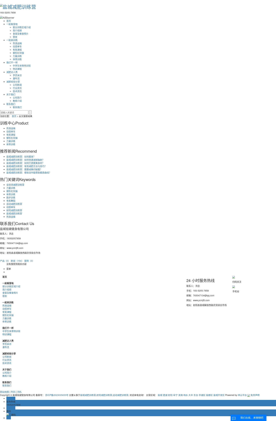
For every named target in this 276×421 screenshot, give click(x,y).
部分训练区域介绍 (22, 27)
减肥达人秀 (12, 72)
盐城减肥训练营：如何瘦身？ (20, 156)
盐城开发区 (219, 395)
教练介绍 (17, 100)
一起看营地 (12, 24)
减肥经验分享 (13, 81)
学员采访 (17, 75)
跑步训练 (10, 197)
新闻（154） (17, 260)
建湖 (165, 395)
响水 (185, 395)
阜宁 (175, 395)
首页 (8, 20)
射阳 (170, 395)
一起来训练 (12, 40)
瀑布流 (16, 78)
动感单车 (17, 46)
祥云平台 (242, 395)
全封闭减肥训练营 (15, 184)
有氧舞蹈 (10, 200)
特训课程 (17, 68)
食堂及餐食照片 (20, 33)
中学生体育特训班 (22, 65)
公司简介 (17, 97)
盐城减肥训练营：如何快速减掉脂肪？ (25, 159)
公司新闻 (17, 84)
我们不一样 (12, 62)
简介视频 (17, 30)
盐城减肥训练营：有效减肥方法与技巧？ (26, 166)
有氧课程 (17, 49)
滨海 (180, 395)
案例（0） (29, 260)
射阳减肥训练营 (14, 210)
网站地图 (4, 391)
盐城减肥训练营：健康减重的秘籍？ (24, 169)
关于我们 (10, 94)
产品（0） (5, 260)
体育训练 (17, 59)
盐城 (160, 395)
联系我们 (10, 103)
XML (19, 391)
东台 (196, 395)
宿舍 (15, 36)
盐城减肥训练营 (14, 213)
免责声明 (255, 395)
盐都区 (209, 395)
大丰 (190, 395)
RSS (13, 391)
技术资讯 (17, 91)
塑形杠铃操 (18, 52)
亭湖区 (202, 395)
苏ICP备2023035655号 (56, 395)
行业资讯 (17, 88)
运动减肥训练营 (14, 203)
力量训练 (17, 56)
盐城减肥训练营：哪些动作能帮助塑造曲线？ (28, 172)
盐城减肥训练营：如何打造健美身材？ (25, 162)
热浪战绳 (17, 43)
